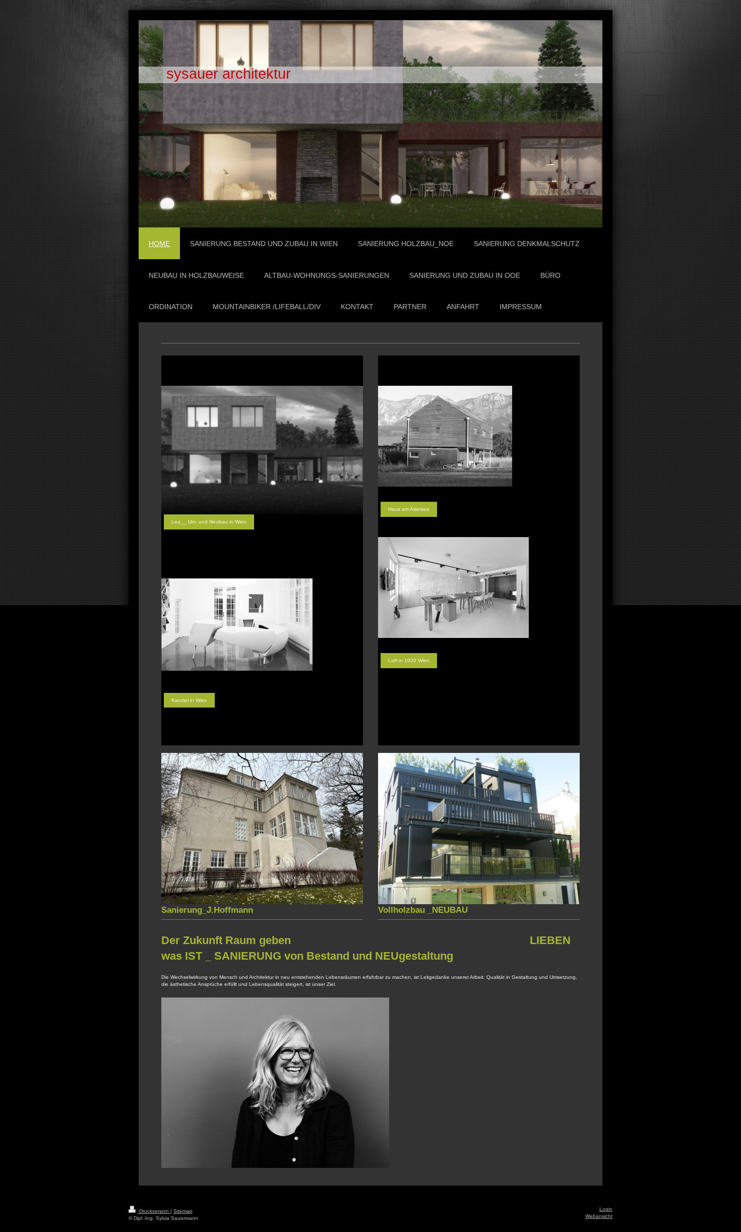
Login (605, 1209)
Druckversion (154, 1211)
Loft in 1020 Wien (408, 660)
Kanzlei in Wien (189, 700)
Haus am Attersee (408, 509)
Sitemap (183, 1211)
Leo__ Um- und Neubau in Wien (208, 521)
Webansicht (598, 1216)
